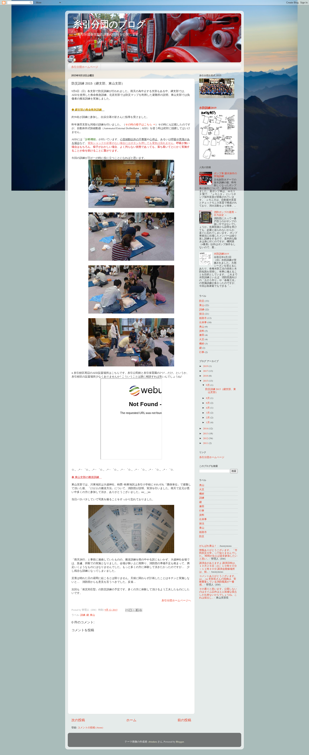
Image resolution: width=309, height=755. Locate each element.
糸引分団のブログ (109, 23)
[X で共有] (134, 610)
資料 (201, 330)
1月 (208, 422)
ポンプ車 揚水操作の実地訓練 (225, 175)
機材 (201, 343)
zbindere (152, 741)
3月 (208, 412)
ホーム (131, 720)
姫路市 (203, 318)
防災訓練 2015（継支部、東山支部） (220, 391)
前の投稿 (184, 720)
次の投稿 (78, 720)
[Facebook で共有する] (137, 610)
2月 (208, 417)
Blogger (180, 741)
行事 (201, 352)
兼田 (201, 335)
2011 (206, 443)
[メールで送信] (127, 610)
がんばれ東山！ (208, 545)
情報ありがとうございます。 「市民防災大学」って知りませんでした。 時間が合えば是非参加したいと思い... (218, 554)
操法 (201, 313)
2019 (206, 366)
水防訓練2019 (207, 108)
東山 (92, 615)
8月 (208, 398)
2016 (206, 375)
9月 (208, 385)
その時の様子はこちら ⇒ (140, 124)
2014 (206, 428)
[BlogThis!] (130, 610)
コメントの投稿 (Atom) (90, 727)
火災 (201, 339)
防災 (201, 300)
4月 (208, 407)
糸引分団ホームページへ (176, 600)
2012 (206, 438)
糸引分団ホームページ (84, 67)
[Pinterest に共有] (140, 610)
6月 (208, 402)
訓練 (82, 615)
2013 (206, 433)
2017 (206, 370)
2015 (206, 380)
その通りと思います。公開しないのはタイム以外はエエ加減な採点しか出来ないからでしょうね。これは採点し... (218, 593)
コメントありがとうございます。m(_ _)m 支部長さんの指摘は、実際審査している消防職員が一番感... (218, 580)
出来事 (203, 322)
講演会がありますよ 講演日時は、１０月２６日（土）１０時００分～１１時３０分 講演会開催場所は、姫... (218, 567)
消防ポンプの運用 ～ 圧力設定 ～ (225, 213)
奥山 (201, 326)
